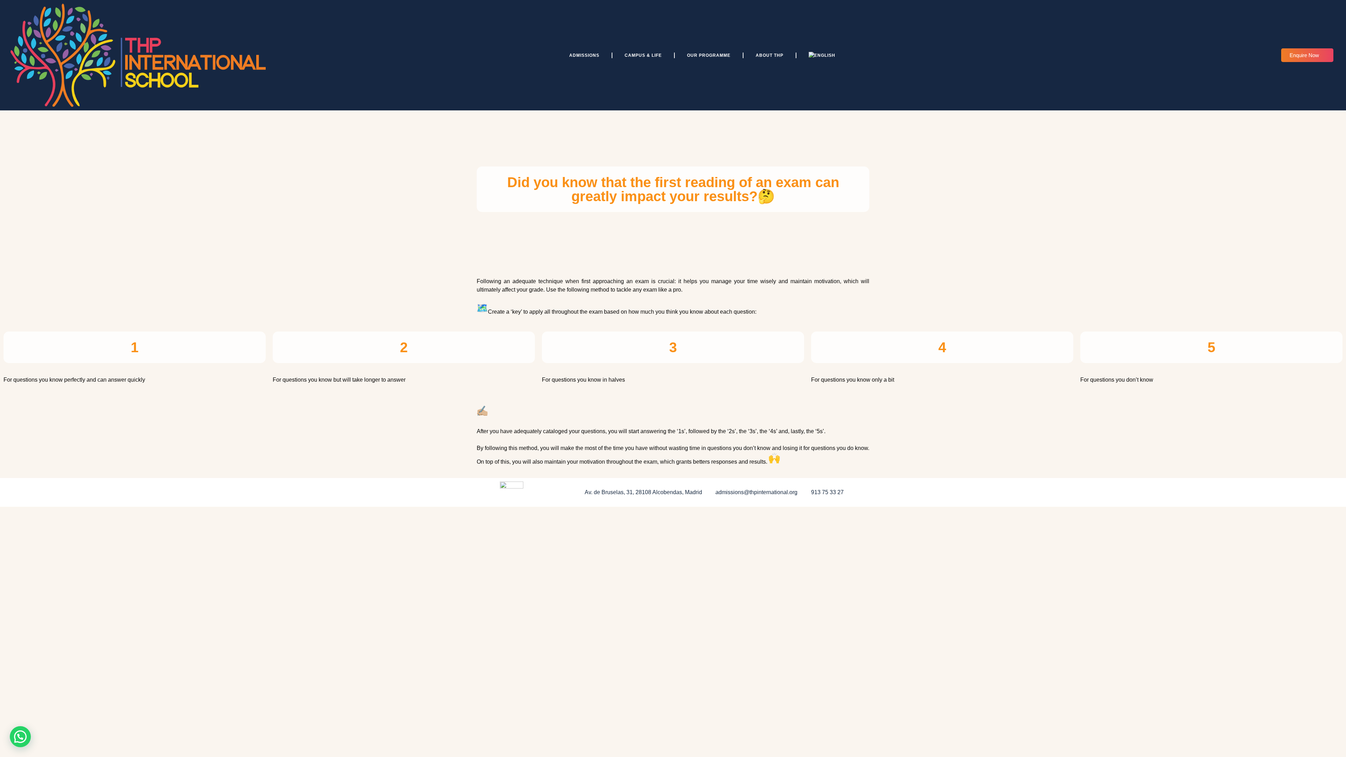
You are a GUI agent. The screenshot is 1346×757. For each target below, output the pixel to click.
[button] (20, 736)
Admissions (584, 55)
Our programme (708, 55)
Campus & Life (643, 55)
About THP (769, 55)
